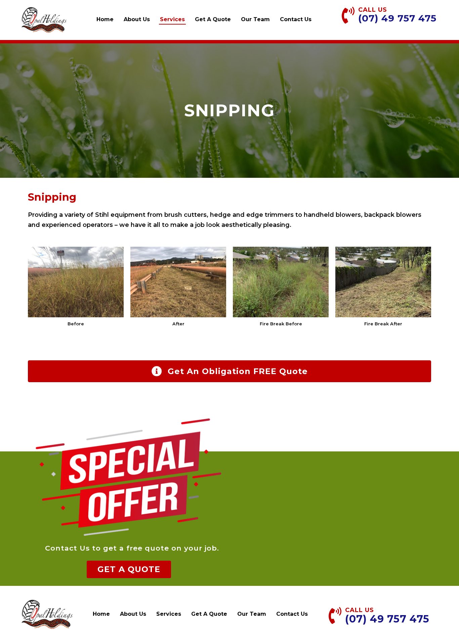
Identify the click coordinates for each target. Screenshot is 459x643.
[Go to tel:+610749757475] (392, 17)
